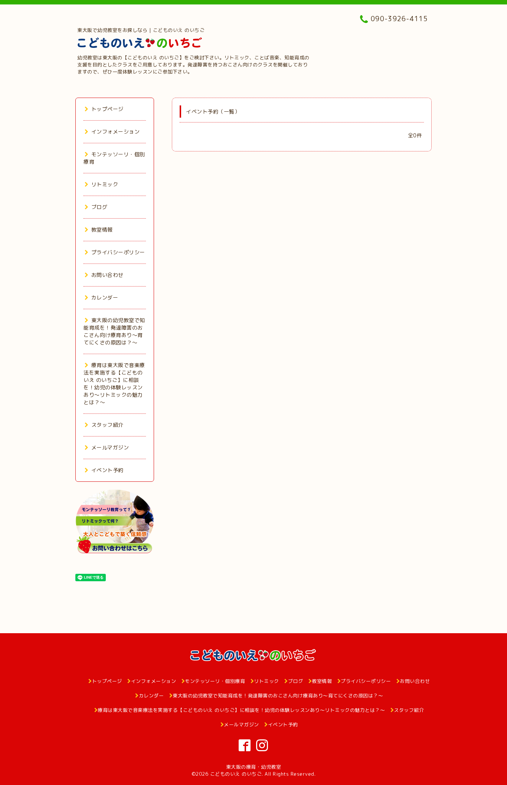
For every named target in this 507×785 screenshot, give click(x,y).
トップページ (107, 108)
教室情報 (102, 229)
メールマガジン (110, 447)
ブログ (99, 206)
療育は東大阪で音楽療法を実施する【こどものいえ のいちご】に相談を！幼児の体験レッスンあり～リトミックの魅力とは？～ (114, 384)
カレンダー (104, 297)
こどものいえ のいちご (236, 774)
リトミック (104, 184)
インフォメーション (115, 131)
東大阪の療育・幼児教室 (253, 766)
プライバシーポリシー (118, 252)
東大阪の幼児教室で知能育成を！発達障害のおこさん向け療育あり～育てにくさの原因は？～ (114, 331)
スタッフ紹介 (107, 424)
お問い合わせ (107, 274)
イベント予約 (107, 470)
